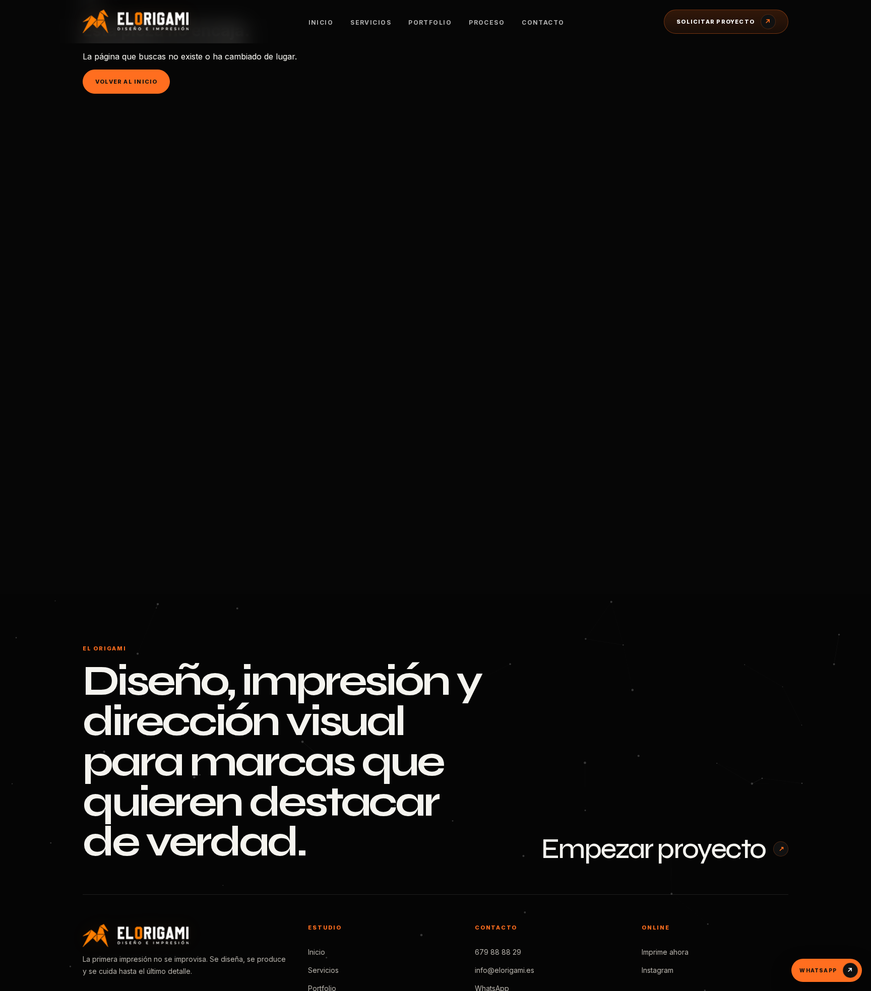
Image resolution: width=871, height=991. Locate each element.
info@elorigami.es (504, 970)
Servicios (370, 22)
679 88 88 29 (498, 952)
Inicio (321, 22)
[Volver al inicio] (146, 21)
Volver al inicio (126, 81)
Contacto (543, 22)
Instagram (657, 970)
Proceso (487, 22)
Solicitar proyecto (723, 22)
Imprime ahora (665, 952)
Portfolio (430, 22)
